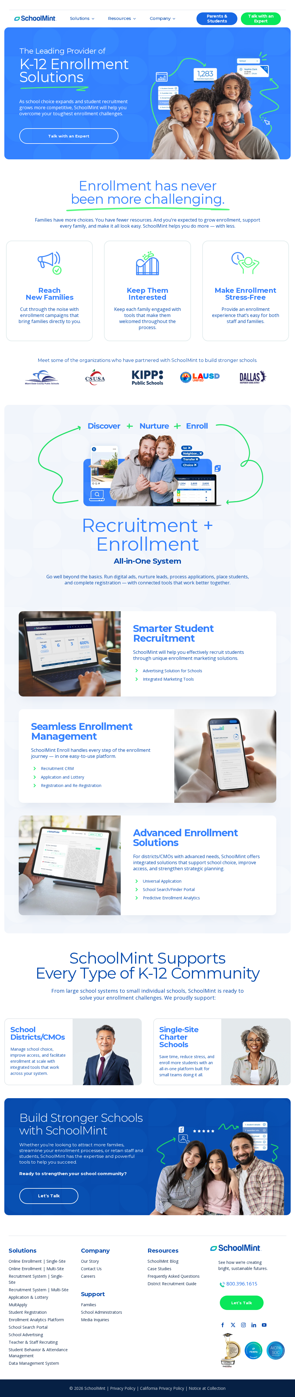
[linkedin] (253, 1325)
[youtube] (264, 1325)
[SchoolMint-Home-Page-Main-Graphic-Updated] (215, 40)
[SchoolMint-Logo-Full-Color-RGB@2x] (236, 1242)
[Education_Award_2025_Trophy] (230, 1335)
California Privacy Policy (162, 1388)
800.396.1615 (242, 1283)
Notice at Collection (207, 1388)
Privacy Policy (122, 1388)
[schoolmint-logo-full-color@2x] (35, 14)
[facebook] (222, 1325)
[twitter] (233, 1325)
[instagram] (243, 1325)
